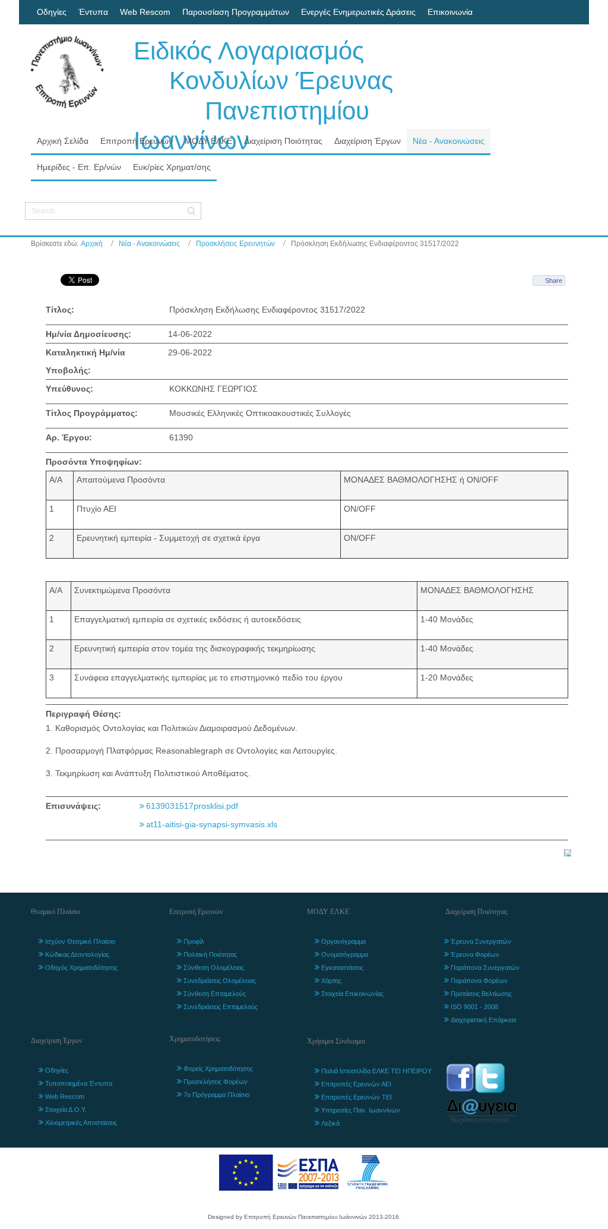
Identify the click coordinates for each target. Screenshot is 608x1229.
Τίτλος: (60, 309)
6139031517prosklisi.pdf (192, 806)
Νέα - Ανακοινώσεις (149, 244)
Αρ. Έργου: (69, 437)
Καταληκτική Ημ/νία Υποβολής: (85, 361)
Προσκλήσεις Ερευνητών (235, 244)
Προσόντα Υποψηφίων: (94, 462)
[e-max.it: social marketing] (567, 851)
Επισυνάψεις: (73, 806)
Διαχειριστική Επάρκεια (483, 1019)
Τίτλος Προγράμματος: (92, 413)
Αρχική (92, 244)
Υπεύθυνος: (69, 388)
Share (553, 280)
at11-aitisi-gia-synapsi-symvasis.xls (211, 824)
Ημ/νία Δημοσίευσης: (88, 334)
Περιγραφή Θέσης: (83, 714)
